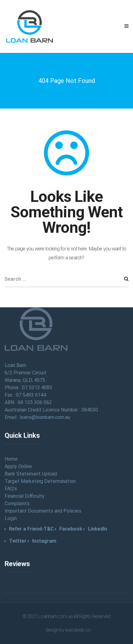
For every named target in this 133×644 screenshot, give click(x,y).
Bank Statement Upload (31, 474)
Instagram (44, 541)
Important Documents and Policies (43, 511)
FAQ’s (11, 489)
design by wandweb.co (68, 630)
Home (11, 459)
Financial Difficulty (25, 496)
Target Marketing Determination (40, 481)
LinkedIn (97, 529)
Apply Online (18, 466)
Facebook (70, 529)
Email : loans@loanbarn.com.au (37, 417)
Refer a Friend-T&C (31, 529)
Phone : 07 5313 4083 (28, 387)
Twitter (18, 541)
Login (11, 518)
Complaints (17, 503)
